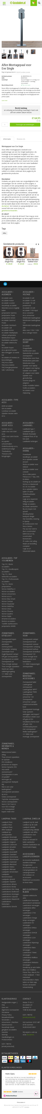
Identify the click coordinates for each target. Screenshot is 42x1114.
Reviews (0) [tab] (21, 139)
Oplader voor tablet (30, 370)
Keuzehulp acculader (9, 305)
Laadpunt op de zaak (30, 822)
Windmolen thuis (29, 363)
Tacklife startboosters (10, 624)
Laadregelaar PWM (30, 692)
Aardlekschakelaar (29, 862)
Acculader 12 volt (29, 300)
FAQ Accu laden (7, 362)
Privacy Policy (7, 1015)
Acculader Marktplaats (10, 333)
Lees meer (4, 100)
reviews (26, 1107)
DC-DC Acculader (29, 487)
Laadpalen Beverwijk (9, 837)
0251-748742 (6, 1044)
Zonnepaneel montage (31, 709)
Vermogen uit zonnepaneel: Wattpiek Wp (10, 781)
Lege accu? (27, 549)
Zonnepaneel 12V (29, 654)
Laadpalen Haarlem (9, 882)
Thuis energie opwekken (10, 666)
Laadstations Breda (9, 887)
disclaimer (5, 206)
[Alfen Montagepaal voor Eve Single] (22, 28)
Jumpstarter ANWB (8, 626)
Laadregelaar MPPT (30, 689)
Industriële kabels (29, 551)
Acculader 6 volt (28, 298)
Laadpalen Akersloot (9, 864)
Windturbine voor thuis (31, 358)
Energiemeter (27, 865)
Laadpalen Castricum (9, 844)
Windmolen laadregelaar (31, 318)
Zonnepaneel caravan (30, 644)
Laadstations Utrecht (9, 906)
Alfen (4, 233)
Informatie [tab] (7, 139)
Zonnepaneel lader (29, 682)
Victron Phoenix (7, 611)
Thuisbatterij (6, 451)
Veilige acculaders (29, 504)
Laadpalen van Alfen (30, 832)
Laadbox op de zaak (30, 825)
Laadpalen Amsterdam (10, 872)
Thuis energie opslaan (10, 664)
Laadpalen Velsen (8, 849)
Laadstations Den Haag (10, 889)
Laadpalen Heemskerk (10, 839)
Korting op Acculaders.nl (31, 482)
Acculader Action (8, 330)
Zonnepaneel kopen (9, 639)
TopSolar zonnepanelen (10, 799)
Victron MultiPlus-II (8, 589)
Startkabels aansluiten (10, 340)
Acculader (26, 346)
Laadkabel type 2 (29, 431)
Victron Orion (6, 609)
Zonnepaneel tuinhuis (30, 649)
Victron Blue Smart (8, 599)
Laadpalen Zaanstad (9, 862)
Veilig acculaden (28, 501)
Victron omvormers (9, 594)
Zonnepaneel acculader (10, 659)
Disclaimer (5, 1012)
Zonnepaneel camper (30, 639)
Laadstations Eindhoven (10, 892)
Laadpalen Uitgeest (9, 842)
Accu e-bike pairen (29, 474)
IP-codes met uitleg (30, 541)
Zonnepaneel (27, 356)
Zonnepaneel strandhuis (31, 652)
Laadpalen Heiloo (8, 867)
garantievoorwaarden (9, 210)
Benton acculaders (8, 621)
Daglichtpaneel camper (10, 654)
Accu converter (28, 313)
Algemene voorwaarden (10, 1010)
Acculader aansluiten (30, 506)
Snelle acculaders (29, 388)
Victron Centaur (7, 601)
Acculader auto (7, 298)
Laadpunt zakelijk (29, 827)
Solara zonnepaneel (9, 797)
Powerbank (27, 454)
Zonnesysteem (7, 647)
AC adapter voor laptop (31, 368)
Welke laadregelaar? (30, 732)
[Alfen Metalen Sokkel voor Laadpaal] (33, 252)
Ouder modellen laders (31, 385)
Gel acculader (6, 408)
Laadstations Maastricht (10, 899)
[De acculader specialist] (17, 3)
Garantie (5, 1032)
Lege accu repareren (30, 499)
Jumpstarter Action (8, 318)
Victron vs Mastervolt (30, 484)
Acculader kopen (8, 348)
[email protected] (29, 1017)
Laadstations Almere (9, 884)
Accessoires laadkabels (31, 860)
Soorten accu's (7, 429)
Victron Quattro (7, 614)
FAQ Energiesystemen (10, 367)
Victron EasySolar (8, 604)
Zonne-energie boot (30, 656)
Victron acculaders (8, 591)
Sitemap (5, 1035)
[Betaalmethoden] (5, 1057)
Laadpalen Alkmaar (9, 869)
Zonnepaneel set (8, 661)
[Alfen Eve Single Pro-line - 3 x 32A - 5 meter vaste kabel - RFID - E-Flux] (9, 252)
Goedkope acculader (30, 457)
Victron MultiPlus (8, 606)
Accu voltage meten (30, 333)
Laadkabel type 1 (29, 429)
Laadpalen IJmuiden (9, 847)
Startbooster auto (29, 351)
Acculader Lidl (7, 328)
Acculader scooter (8, 303)
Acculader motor (8, 300)
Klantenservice (7, 1025)
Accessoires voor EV (30, 867)
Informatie (9, 269)
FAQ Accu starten (8, 365)
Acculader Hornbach (9, 325)
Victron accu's (7, 596)
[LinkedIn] (5, 284)
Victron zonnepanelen (9, 802)
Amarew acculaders (9, 619)
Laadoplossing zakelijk (31, 830)
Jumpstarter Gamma (9, 313)
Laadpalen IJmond (8, 879)
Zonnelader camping (9, 649)
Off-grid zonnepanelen (10, 656)
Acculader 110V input (30, 310)
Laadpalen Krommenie (10, 857)
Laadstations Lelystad (10, 897)
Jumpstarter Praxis (8, 315)
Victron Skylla (6, 616)
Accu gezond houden (9, 350)
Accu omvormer (28, 315)
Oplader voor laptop (30, 366)
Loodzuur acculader (9, 411)
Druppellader (27, 348)
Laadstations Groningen (10, 894)
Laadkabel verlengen (30, 441)
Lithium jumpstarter (9, 335)
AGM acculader (7, 406)
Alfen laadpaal (7, 830)
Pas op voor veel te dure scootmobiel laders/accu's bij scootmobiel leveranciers (30, 534)
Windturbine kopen (8, 338)
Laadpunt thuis (7, 822)
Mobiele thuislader (29, 434)
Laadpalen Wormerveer (10, 859)
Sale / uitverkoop (8, 370)
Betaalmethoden (8, 1017)
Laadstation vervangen (31, 905)
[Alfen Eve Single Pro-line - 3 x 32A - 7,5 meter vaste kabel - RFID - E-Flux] (21, 252)
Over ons (5, 1007)
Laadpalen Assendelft (9, 852)
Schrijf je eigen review (23, 72)
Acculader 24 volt (29, 308)
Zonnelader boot (8, 652)
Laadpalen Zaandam (9, 854)
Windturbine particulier (31, 361)
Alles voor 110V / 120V (31, 330)
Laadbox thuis (7, 825)
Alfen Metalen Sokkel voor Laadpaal (33, 261)
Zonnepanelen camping (31, 647)
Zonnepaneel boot (29, 642)
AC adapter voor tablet (31, 373)
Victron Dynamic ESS (9, 767)
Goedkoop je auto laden (31, 967)
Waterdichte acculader (31, 353)
